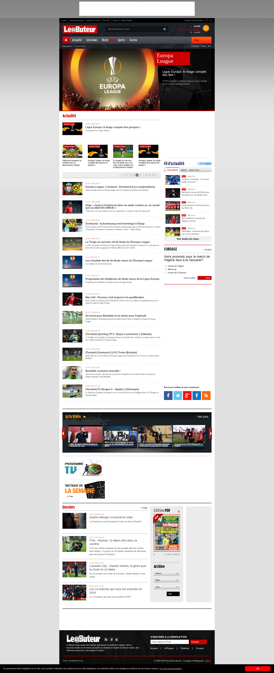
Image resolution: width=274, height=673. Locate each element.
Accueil (64, 20)
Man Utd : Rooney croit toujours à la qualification (114, 297)
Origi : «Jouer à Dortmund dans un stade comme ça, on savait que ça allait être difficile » (122, 206)
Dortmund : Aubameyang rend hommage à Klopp (115, 223)
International (172, 170)
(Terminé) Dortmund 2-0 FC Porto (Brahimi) (111, 352)
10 (153, 175)
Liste (145, 508)
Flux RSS (106, 20)
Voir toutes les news (188, 238)
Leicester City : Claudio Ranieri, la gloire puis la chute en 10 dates (117, 567)
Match (107, 40)
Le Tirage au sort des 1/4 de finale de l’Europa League (117, 242)
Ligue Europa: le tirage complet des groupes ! (112, 127)
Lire (167, 89)
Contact (115, 20)
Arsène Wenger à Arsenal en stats (111, 517)
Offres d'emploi (126, 20)
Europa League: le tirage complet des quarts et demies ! (99, 162)
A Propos (169, 648)
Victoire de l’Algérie (176, 266)
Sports (121, 40)
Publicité (185, 648)
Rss (209, 46)
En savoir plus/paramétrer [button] (171, 669)
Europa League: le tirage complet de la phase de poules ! (150, 162)
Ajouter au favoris (92, 20)
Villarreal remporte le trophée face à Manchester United (72, 162)
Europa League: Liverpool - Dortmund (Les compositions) (120, 187)
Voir (71, 496)
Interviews (92, 40)
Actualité (77, 40)
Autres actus (194, 170)
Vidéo (196, 40)
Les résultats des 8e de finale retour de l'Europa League (118, 260)
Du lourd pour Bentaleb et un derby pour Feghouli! (115, 316)
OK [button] (257, 669)
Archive (208, 250)
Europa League (165, 58)
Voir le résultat (190, 278)
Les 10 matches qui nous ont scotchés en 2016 (115, 591)
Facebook (195, 46)
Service (133, 40)
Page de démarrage (76, 20)
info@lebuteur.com (76, 661)
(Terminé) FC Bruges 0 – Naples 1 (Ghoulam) (112, 389)
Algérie (183, 170)
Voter (208, 278)
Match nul (172, 269)
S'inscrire (195, 642)
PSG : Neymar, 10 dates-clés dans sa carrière (113, 542)
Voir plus (202, 416)
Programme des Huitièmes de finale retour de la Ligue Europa (122, 279)
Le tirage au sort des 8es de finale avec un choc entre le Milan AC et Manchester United (123, 164)
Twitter (203, 46)
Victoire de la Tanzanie (177, 273)
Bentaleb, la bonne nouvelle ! (102, 371)
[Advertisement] (137, 9)
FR (207, 20)
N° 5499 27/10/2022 (172, 554)
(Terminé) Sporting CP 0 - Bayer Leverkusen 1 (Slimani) (118, 334)
